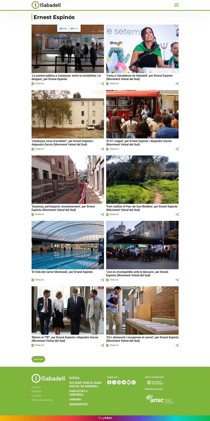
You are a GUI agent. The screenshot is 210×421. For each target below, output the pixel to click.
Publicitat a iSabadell (78, 392)
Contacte (36, 395)
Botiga (74, 378)
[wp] (133, 383)
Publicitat (36, 391)
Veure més (38, 359)
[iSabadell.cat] (30, 9)
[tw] (114, 383)
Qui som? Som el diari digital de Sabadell (85, 384)
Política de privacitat (42, 400)
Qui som (36, 387)
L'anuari (75, 399)
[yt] (129, 383)
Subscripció (78, 404)
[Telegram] (124, 383)
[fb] (109, 383)
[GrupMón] (105, 418)
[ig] (119, 383)
